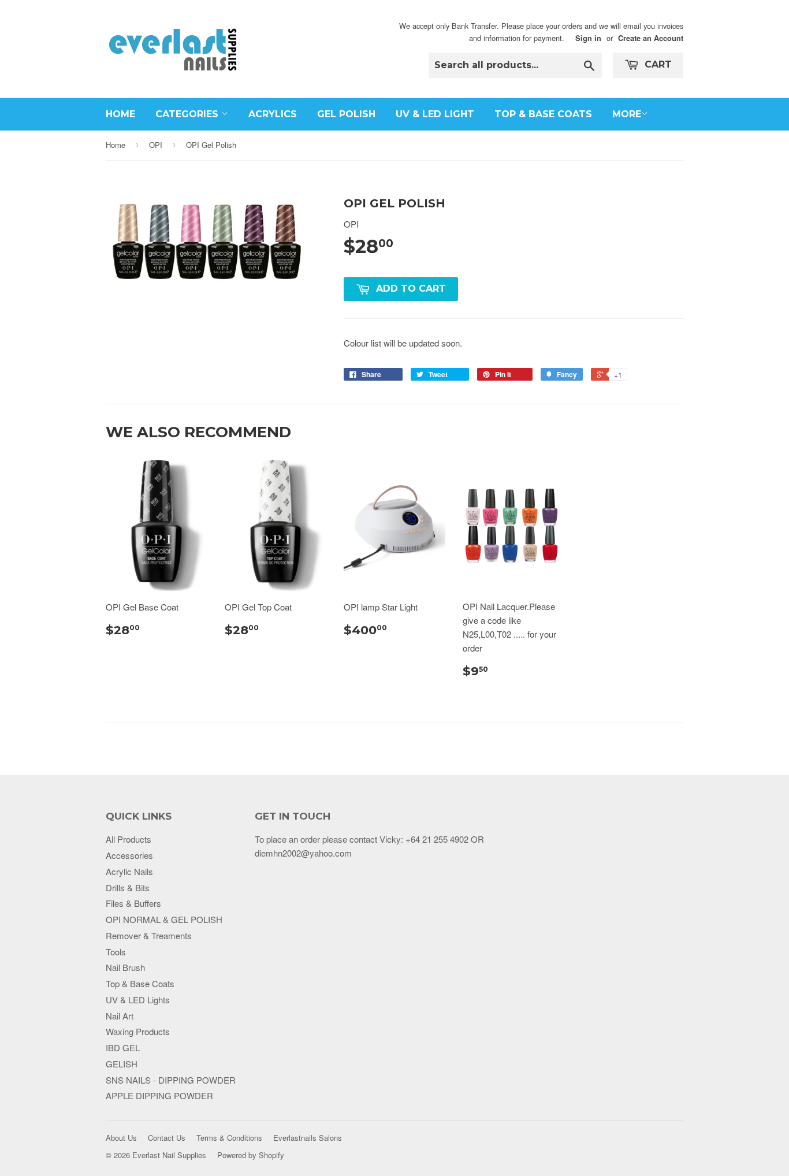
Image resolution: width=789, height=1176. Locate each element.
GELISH (121, 1064)
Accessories (129, 855)
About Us (121, 1137)
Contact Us (166, 1137)
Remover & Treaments (149, 935)
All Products (128, 839)
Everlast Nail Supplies (169, 1154)
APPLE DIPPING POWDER (159, 1095)
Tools (116, 952)
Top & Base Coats (543, 114)
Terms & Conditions (229, 1137)
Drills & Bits (128, 887)
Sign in (588, 38)
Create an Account (650, 38)
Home (120, 114)
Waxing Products (138, 1031)
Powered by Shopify (250, 1154)
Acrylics (272, 114)
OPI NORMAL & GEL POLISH (164, 919)
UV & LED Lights (138, 999)
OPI (155, 144)
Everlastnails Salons (307, 1137)
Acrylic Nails (129, 871)
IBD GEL (123, 1047)
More (626, 114)
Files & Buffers (133, 903)
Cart (657, 64)
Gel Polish (346, 114)
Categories (188, 114)
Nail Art (119, 1016)
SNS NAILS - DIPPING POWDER (171, 1080)
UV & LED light (435, 114)
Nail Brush (125, 967)
